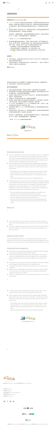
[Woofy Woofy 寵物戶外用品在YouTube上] (10, 402)
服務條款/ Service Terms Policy (14, 424)
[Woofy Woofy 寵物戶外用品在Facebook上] (4, 402)
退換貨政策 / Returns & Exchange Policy (40, 424)
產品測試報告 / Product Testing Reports (11, 392)
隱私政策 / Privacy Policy (26, 424)
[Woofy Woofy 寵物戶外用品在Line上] (13, 402)
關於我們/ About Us (7, 388)
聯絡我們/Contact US (7, 396)
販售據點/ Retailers (7, 390)
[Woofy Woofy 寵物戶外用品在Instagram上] (7, 402)
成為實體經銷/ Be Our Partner (9, 394)
